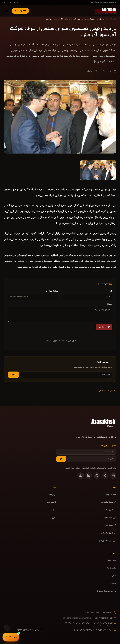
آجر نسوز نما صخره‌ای (107, 533)
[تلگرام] (105, 475)
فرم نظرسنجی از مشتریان (106, 591)
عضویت (13, 375)
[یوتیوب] (81, 475)
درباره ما (52, 495)
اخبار (107, 19)
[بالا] (7, 628)
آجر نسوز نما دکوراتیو (107, 541)
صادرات (113, 576)
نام (111, 291)
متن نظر (109, 304)
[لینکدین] (89, 475)
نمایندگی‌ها (111, 568)
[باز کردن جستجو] (18, 2)
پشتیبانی (8, 637)
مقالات (113, 583)
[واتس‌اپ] (97, 475)
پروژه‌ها (53, 510)
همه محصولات (110, 495)
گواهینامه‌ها (51, 502)
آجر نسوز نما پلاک (109, 510)
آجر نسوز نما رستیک (108, 518)
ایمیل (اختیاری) (52, 291)
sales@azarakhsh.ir (87, 618)
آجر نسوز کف (111, 525)
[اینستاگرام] (113, 475)
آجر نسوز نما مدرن (108, 502)
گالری (54, 518)
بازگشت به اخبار (105, 391)
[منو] (6, 10)
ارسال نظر (102, 327)
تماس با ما (112, 560)
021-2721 (11, 2)
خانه (114, 19)
